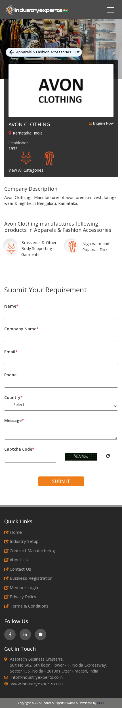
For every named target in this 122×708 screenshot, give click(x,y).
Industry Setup (24, 541)
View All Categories (26, 170)
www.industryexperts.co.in (37, 683)
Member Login (24, 587)
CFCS (100, 703)
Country (13, 397)
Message (14, 420)
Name (11, 306)
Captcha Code (19, 449)
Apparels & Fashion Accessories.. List (47, 51)
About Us (19, 559)
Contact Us (20, 569)
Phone (10, 374)
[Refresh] (108, 456)
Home (16, 532)
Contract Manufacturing (32, 550)
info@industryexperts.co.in (37, 677)
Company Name (21, 328)
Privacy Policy (23, 596)
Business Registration (31, 578)
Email (11, 351)
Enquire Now (102, 123)
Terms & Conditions (29, 606)
